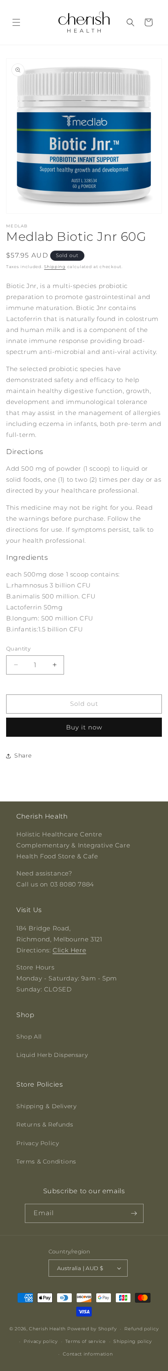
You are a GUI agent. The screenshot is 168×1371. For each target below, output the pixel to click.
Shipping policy (132, 1341)
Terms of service (85, 1341)
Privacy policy (41, 1341)
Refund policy (141, 1329)
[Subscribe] (134, 1213)
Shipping (55, 266)
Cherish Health (47, 1329)
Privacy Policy (37, 1143)
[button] (16, 22)
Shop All (29, 1036)
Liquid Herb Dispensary (52, 1055)
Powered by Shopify (92, 1329)
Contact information (88, 1354)
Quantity (18, 648)
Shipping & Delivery (46, 1106)
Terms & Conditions (46, 1161)
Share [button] (23, 755)
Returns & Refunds (44, 1124)
